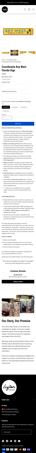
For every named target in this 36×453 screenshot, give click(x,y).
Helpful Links (5, 400)
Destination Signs (12, 60)
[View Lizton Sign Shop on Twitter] (11, 441)
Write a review (18, 282)
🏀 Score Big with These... (10, 409)
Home (3, 60)
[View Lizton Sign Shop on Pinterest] (15, 441)
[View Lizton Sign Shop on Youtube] (19, 441)
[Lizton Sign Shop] (5, 9)
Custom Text (6, 82)
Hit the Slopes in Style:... (9, 414)
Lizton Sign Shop (10, 445)
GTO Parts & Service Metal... (11, 412)
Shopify (21, 445)
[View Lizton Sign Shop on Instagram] (3, 441)
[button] (25, 9)
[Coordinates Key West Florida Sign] (6, 53)
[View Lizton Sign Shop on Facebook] (7, 441)
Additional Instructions (9, 91)
